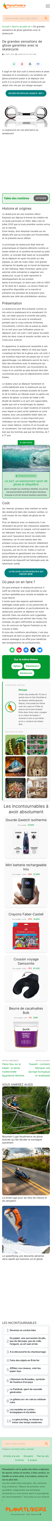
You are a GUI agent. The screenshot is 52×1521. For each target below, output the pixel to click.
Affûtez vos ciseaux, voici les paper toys (25, 1369)
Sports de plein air (21, 26)
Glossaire (28, 1456)
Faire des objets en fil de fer (24, 1360)
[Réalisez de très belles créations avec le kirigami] (37, 766)
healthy (22, 1449)
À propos (32, 1460)
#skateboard (32, 666)
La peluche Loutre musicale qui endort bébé (26, 572)
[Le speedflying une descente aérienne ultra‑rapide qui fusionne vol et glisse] (26, 1229)
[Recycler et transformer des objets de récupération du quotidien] (37, 745)
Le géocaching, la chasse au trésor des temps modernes (27, 1421)
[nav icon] (48, 6)
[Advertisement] (26, 164)
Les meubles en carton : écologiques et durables (23, 1411)
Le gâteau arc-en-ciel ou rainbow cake (28, 1401)
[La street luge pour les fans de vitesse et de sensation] (26, 1171)
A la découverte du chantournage (28, 1351)
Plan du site (43, 1456)
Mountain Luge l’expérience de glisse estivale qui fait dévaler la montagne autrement (22, 1139)
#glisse (17, 666)
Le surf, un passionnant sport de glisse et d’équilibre (26, 482)
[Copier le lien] (14, 64)
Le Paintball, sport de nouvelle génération (26, 1390)
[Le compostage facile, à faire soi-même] (15, 788)
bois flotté (15, 1449)
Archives (19, 1460)
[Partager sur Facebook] (26, 649)
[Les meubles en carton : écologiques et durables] (37, 788)
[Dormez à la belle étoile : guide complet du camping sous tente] (15, 766)
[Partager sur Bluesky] (39, 649)
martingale (30, 1449)
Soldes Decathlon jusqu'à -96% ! (26, 93)
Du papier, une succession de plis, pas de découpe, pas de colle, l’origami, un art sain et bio (28, 1341)
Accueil (5, 26)
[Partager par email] (38, 64)
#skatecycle (26, 673)
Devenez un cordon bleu (23, 1330)
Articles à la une (11, 1456)
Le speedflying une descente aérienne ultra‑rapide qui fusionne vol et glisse (23, 1257)
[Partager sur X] (32, 649)
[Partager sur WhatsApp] (12, 649)
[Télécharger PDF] (22, 64)
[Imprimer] (30, 64)
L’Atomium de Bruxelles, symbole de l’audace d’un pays (27, 1381)
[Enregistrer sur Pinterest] (19, 649)
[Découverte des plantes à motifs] (15, 745)
